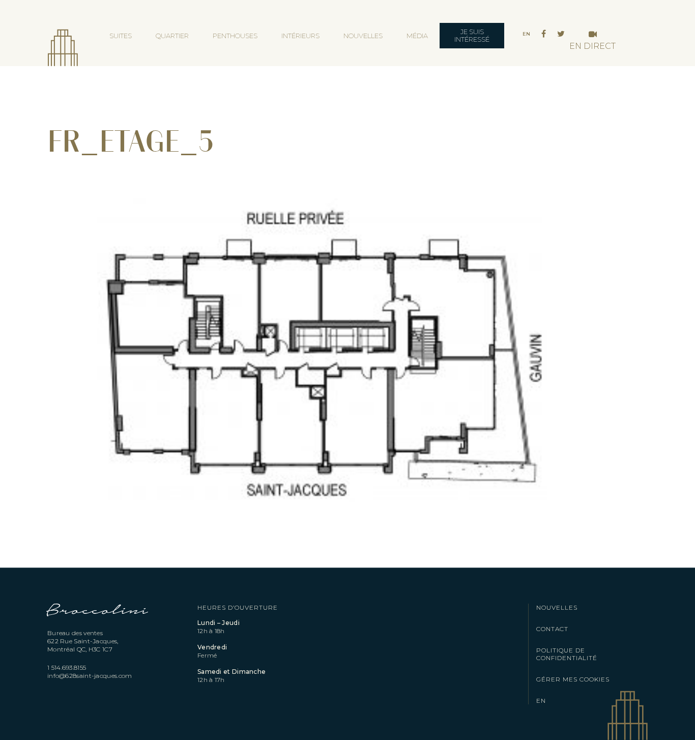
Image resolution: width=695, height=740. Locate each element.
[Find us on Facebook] (543, 34)
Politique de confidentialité (566, 654)
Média (417, 36)
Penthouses (235, 36)
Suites (120, 36)
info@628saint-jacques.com (89, 675)
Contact (552, 629)
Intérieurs (300, 36)
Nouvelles (363, 36)
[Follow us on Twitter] (561, 34)
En (526, 34)
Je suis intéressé (471, 35)
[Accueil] (62, 40)
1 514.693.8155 (66, 667)
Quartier (172, 36)
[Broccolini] (97, 624)
